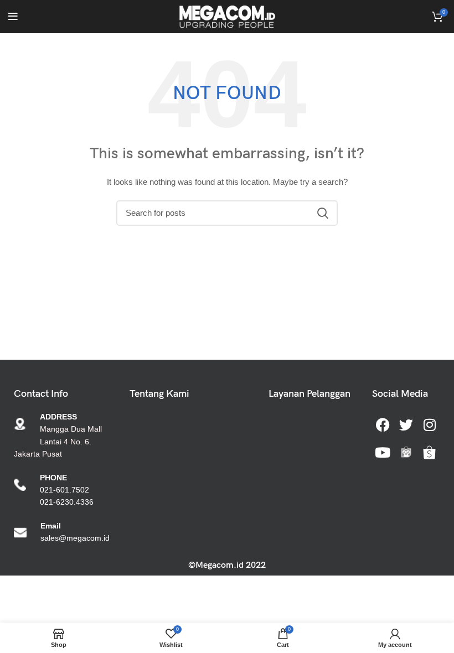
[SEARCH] (323, 213)
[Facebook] (382, 424)
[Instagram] (429, 424)
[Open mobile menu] (13, 17)
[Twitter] (406, 424)
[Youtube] (382, 452)
